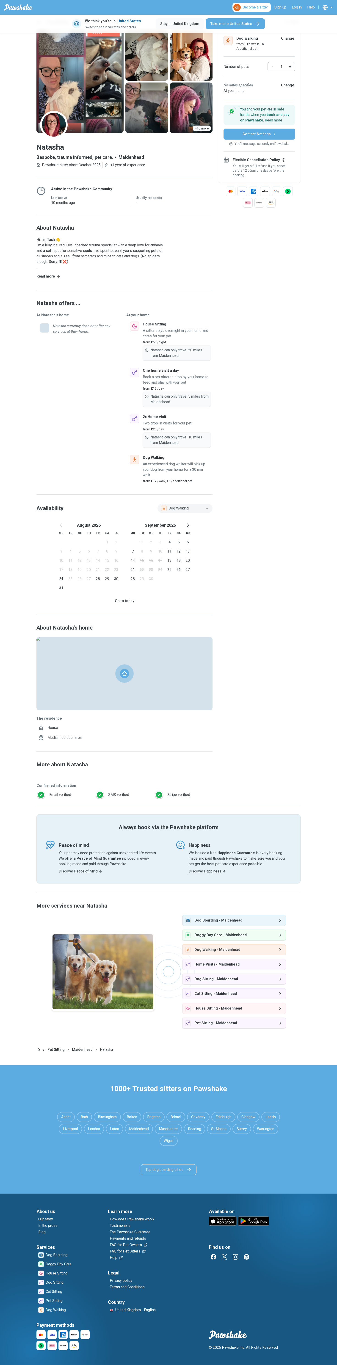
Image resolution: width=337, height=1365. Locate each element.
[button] (259, 115)
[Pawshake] (18, 7)
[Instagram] (235, 1256)
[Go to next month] (187, 525)
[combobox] (185, 508)
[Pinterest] (246, 1256)
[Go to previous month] (61, 525)
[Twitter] (224, 1256)
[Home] (38, 1049)
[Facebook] (213, 1256)
